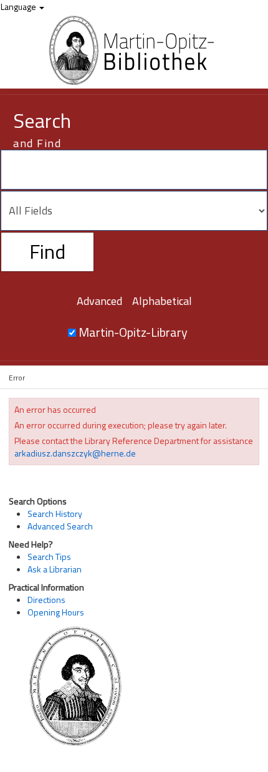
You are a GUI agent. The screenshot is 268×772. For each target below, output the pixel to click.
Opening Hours (55, 612)
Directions (46, 599)
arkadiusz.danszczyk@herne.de (75, 453)
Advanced (99, 300)
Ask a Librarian (54, 569)
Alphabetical (162, 300)
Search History (54, 513)
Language (19, 6)
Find (47, 251)
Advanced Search (60, 526)
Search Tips (49, 556)
